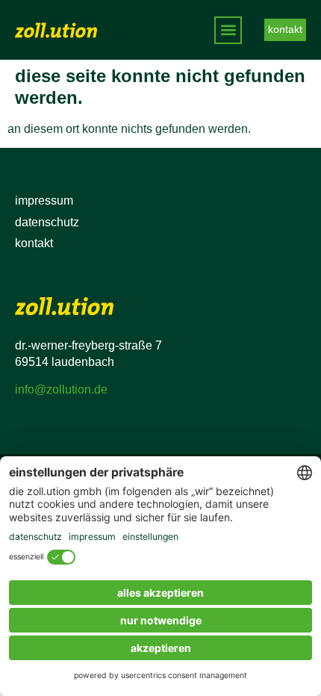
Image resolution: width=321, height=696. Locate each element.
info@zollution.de (61, 389)
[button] (228, 30)
